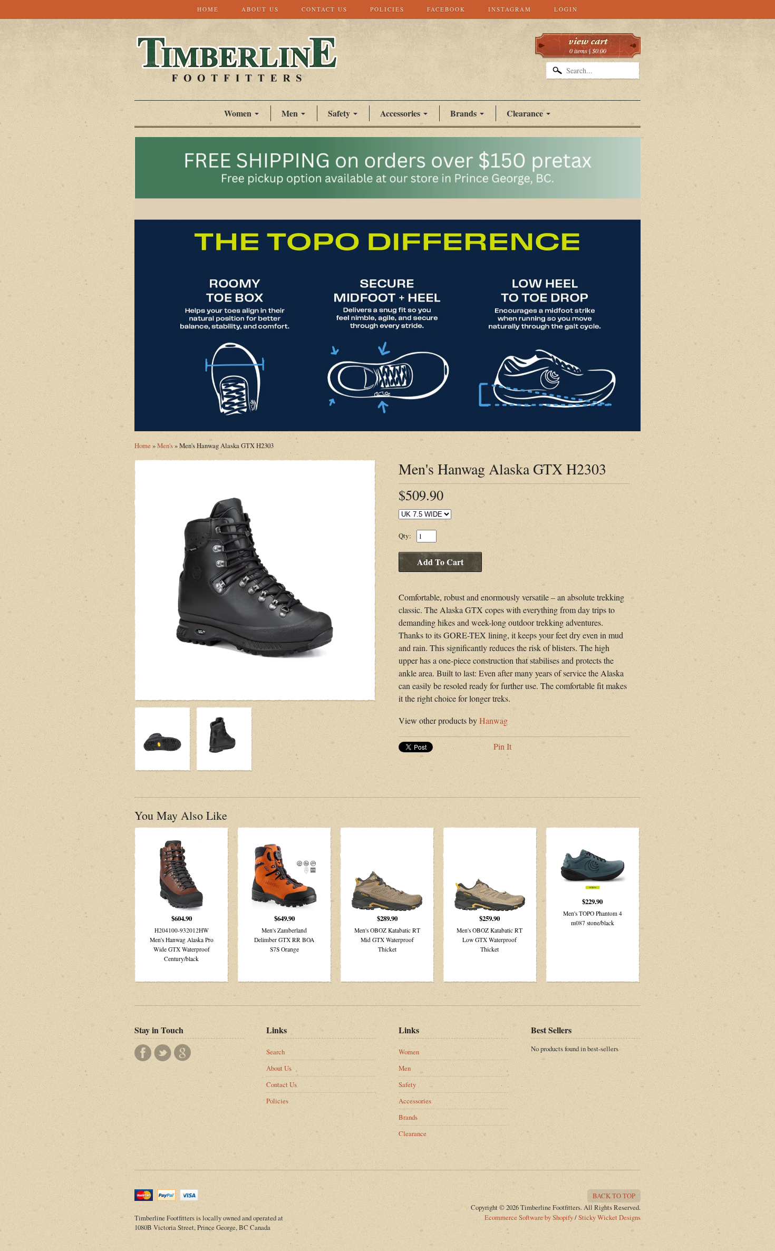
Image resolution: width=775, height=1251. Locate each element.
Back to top (614, 1195)
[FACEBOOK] (142, 1052)
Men (405, 1068)
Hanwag (493, 720)
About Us (260, 9)
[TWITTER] (162, 1052)
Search (275, 1051)
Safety (407, 1084)
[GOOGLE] (182, 1052)
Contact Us (324, 9)
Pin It (502, 746)
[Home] (237, 70)
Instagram (509, 9)
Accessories (400, 113)
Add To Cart (440, 562)
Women (237, 113)
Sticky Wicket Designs (609, 1217)
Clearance (525, 113)
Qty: (405, 535)
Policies (387, 9)
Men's (165, 445)
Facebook (446, 9)
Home (208, 9)
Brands (463, 113)
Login (566, 9)
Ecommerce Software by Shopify (529, 1217)
